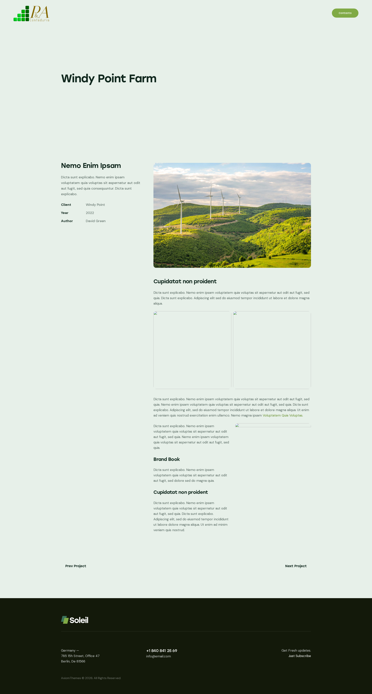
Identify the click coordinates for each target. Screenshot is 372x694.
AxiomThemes (71, 678)
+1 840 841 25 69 (161, 650)
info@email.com (158, 656)
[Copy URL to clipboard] (90, 232)
